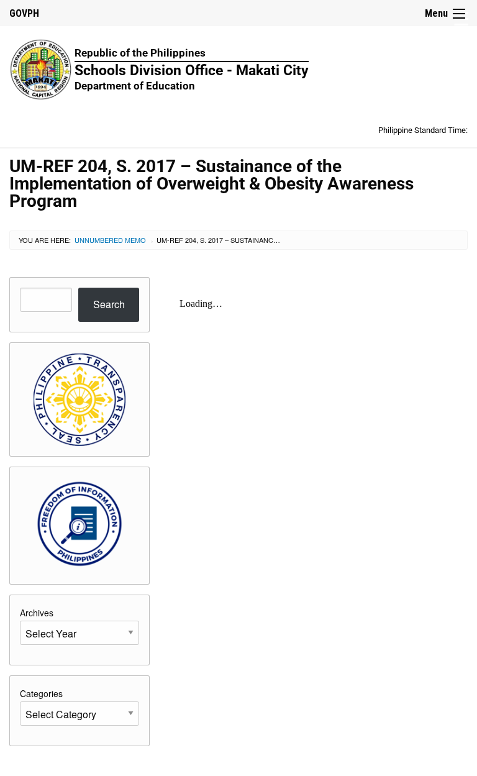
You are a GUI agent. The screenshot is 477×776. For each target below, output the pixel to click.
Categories (41, 693)
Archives (36, 612)
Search (109, 304)
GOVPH (24, 13)
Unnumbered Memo (110, 240)
